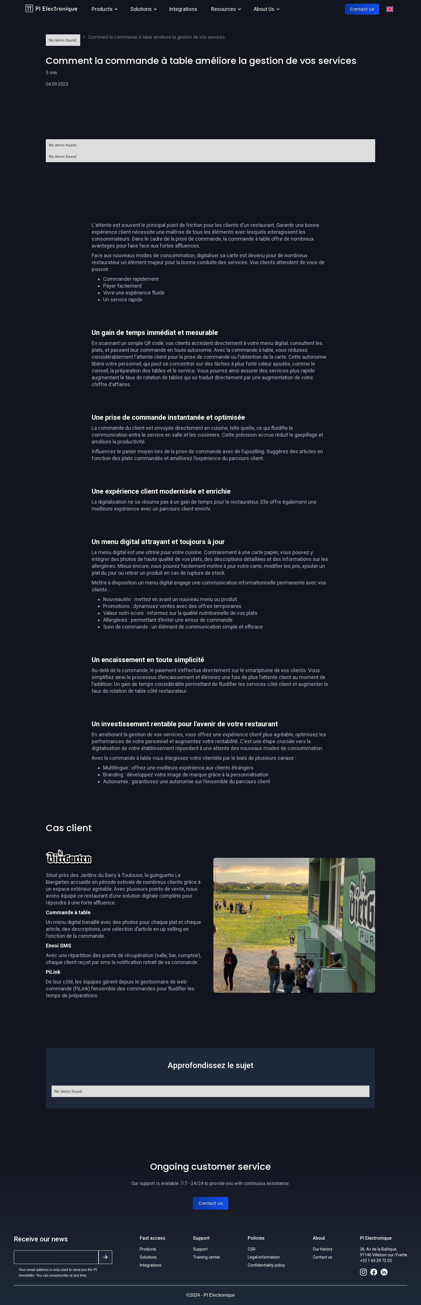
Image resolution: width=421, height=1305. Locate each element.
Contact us (322, 1257)
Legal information (264, 1257)
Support (200, 1249)
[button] (103, 9)
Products (148, 1249)
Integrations (183, 9)
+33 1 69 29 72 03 (376, 1260)
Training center (206, 1257)
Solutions (148, 1257)
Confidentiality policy (266, 1265)
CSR (251, 1249)
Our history (323, 1249)
